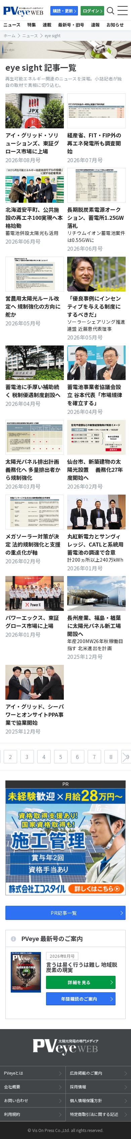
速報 (95, 24)
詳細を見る (79, 982)
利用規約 (12, 1114)
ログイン (91, 10)
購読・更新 (63, 10)
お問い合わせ (16, 1100)
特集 (31, 24)
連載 (47, 24)
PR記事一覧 (64, 912)
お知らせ (115, 24)
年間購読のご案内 (79, 999)
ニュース (11, 24)
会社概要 (12, 1086)
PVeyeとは (13, 1073)
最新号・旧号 (71, 24)
